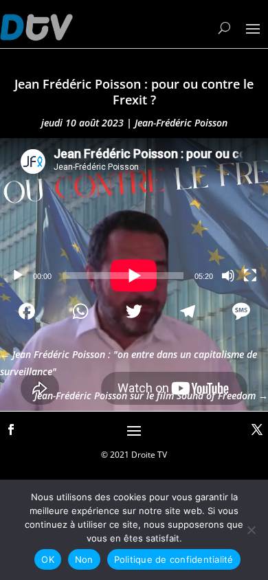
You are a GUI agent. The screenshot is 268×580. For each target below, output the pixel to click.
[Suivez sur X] (257, 429)
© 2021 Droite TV (134, 454)
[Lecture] (18, 275)
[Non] (251, 530)
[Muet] (228, 275)
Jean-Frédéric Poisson (181, 122)
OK (47, 559)
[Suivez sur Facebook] (11, 429)
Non (84, 559)
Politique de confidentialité (174, 559)
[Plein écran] (250, 275)
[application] (134, 213)
